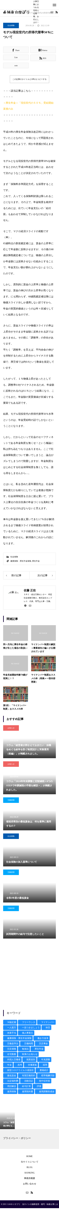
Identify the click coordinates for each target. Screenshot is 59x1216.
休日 (48, 1027)
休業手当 (11, 1033)
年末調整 (45, 1059)
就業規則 (30, 1059)
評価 (39, 1086)
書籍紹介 (44, 1070)
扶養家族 (32, 1065)
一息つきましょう (31, 1027)
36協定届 (11, 1022)
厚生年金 (36, 561)
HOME (29, 1156)
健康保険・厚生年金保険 (20, 561)
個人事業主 (27, 1033)
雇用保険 (11, 1091)
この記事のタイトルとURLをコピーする (29, 79)
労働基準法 (12, 1043)
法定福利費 (12, 1081)
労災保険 (11, 1049)
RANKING (30, 1173)
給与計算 (26, 1086)
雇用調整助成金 (46, 1091)
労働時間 (28, 1043)
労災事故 (43, 1043)
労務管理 (11, 800)
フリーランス (28, 1022)
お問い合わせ (29, 1184)
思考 (20, 1065)
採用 (45, 1065)
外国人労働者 (13, 1059)
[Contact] (51, 12)
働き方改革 (42, 1038)
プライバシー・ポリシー (17, 1138)
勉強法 (25, 1049)
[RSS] (56, 12)
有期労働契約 (28, 1075)
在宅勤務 (11, 1054)
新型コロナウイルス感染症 (20, 1070)
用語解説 (11, 1086)
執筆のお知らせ (29, 1054)
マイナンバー (47, 1022)
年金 (9, 1065)
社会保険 (11, 25)
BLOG (30, 1167)
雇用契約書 (27, 1091)
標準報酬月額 (47, 1075)
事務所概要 (29, 1178)
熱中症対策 (44, 1081)
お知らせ (11, 728)
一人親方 (11, 1027)
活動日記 (28, 1081)
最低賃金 (11, 1075)
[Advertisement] (29, 974)
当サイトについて (29, 1162)
